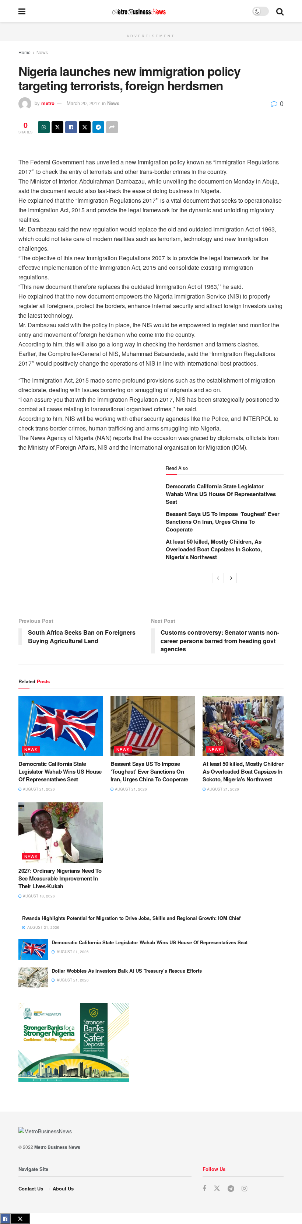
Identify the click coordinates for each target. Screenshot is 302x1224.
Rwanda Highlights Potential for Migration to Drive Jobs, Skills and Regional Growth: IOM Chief (131, 917)
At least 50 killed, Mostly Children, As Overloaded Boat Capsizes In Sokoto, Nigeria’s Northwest (214, 549)
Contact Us (30, 1188)
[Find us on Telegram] (231, 1189)
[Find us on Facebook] (204, 1189)
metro (48, 103)
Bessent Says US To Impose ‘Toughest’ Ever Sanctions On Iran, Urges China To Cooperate (223, 521)
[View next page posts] (231, 578)
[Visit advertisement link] (151, 26)
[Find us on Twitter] (217, 1188)
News (42, 52)
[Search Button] (280, 11)
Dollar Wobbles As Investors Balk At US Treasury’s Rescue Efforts (127, 970)
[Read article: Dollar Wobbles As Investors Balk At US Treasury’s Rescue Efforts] (33, 977)
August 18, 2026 (38, 896)
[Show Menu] (21, 11)
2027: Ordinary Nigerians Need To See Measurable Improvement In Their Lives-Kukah (59, 878)
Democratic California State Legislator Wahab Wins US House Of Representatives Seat (221, 494)
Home (24, 52)
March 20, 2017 (83, 103)
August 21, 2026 (38, 789)
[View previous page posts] (218, 578)
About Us (63, 1188)
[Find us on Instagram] (244, 1189)
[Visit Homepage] (138, 11)
